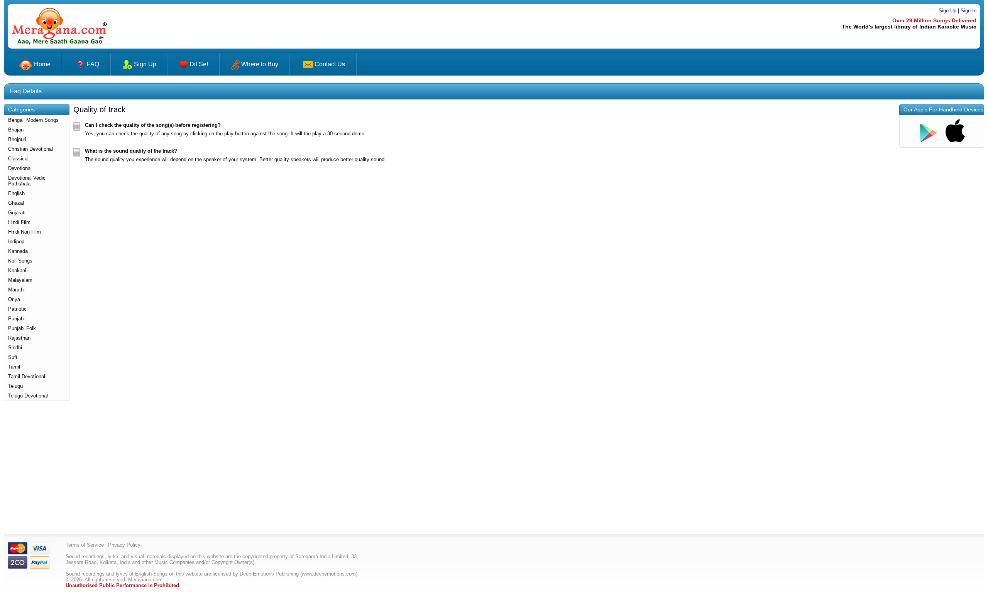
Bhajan (16, 130)
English (16, 193)
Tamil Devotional (26, 376)
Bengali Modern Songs (33, 120)
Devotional (20, 168)
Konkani (17, 270)
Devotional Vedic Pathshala (27, 181)
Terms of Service (85, 545)
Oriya (14, 299)
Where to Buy (259, 64)
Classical (18, 159)
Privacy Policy (124, 545)
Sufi (12, 357)
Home (41, 64)
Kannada (18, 251)
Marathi (16, 290)
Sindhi (15, 347)
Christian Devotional (30, 149)
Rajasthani (20, 338)
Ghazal (16, 203)
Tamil (14, 367)
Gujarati (16, 213)
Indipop (16, 241)
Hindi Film (19, 222)
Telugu (15, 386)
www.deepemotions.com (329, 574)
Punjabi (16, 319)
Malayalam (20, 280)
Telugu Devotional (28, 396)
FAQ (93, 64)
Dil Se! (198, 64)
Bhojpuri (17, 139)
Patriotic (17, 309)
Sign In (968, 10)
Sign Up (947, 10)
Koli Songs (20, 261)
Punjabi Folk (22, 328)
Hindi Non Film (24, 232)
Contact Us (330, 64)
